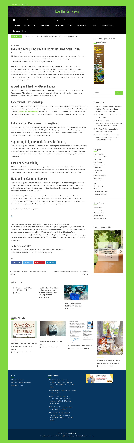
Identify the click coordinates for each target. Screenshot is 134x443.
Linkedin (51, 262)
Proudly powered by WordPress (51, 436)
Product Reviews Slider (102, 227)
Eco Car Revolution (39, 20)
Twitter (28, 262)
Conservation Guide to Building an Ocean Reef (73, 304)
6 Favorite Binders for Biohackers (80, 345)
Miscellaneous (82, 25)
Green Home (45, 25)
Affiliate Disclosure (100, 218)
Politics (93, 25)
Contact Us (98, 210)
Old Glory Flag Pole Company (28, 111)
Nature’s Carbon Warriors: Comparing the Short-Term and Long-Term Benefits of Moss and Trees (109, 109)
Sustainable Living (19, 31)
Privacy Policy (98, 216)
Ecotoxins (16, 25)
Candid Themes (87, 436)
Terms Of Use (98, 213)
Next (120, 251)
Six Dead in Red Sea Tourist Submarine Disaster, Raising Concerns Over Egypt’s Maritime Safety (109, 137)
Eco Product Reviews (107, 245)
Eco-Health (68, 20)
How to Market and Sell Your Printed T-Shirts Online (22, 289)
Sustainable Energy (107, 25)
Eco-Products (24, 20)
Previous (96, 251)
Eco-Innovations (82, 20)
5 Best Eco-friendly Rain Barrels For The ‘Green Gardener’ (108, 252)
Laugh (70, 25)
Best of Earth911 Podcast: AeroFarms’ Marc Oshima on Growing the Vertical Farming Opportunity (109, 123)
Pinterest (39, 262)
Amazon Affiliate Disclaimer (21, 383)
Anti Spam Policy (17, 385)
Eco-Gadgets (55, 20)
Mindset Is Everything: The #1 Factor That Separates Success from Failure (24, 346)
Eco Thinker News (67, 11)
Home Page (98, 207)
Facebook (17, 262)
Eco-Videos (110, 20)
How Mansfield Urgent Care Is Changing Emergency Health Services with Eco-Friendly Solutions (48, 291)
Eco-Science (97, 20)
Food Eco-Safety (30, 25)
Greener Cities (59, 25)
